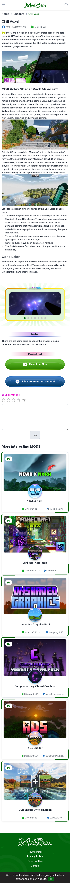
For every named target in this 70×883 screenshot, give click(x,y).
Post (35, 435)
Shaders (19, 13)
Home (5, 13)
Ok (50, 879)
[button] (25, 318)
